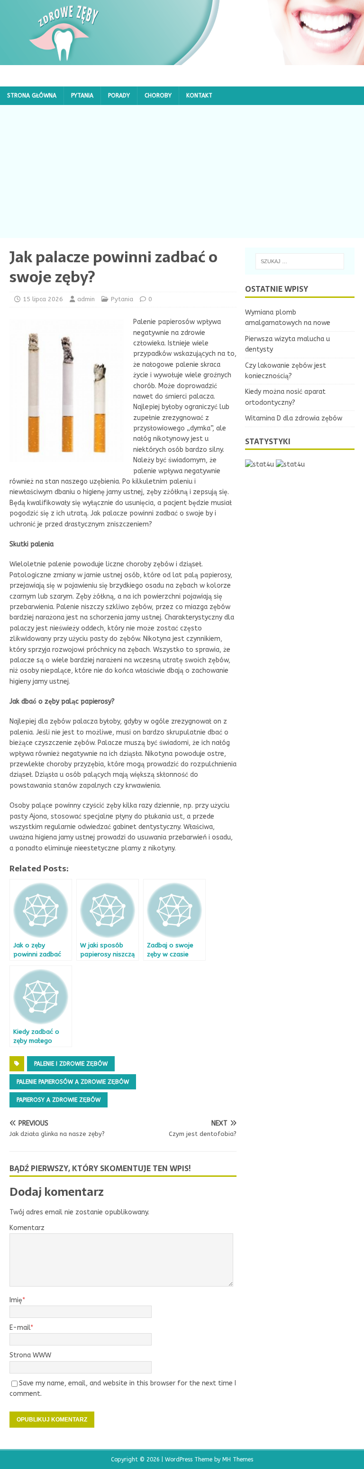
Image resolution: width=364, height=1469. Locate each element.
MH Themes (237, 1459)
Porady (119, 95)
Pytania (82, 95)
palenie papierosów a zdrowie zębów (73, 1081)
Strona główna (31, 95)
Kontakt (199, 95)
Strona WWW (30, 1355)
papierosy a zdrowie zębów (58, 1100)
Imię (15, 1300)
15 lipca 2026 (43, 299)
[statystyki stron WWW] (259, 464)
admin (86, 299)
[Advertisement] (182, 171)
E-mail (19, 1328)
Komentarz (27, 1228)
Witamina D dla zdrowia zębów (293, 418)
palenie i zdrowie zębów (71, 1063)
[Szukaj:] (300, 261)
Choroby (158, 95)
